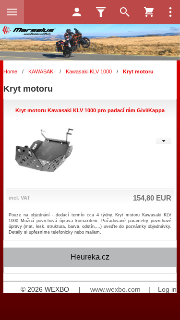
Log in (167, 289)
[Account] (77, 12)
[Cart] (149, 12)
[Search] (125, 12)
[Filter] (101, 12)
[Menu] (12, 12)
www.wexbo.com (115, 289)
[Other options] (170, 12)
